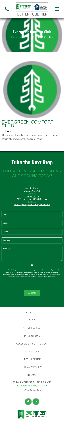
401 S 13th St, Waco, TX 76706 (32, 385)
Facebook (28, 402)
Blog (32, 320)
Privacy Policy (32, 367)
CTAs (20, 37)
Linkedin (36, 402)
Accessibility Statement (32, 343)
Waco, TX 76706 (32, 191)
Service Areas (32, 328)
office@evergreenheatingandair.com (32, 204)
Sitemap (32, 374)
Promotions (32, 335)
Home (12, 37)
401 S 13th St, (32, 188)
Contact (32, 312)
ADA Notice (32, 351)
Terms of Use (32, 359)
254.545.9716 (32, 196)
